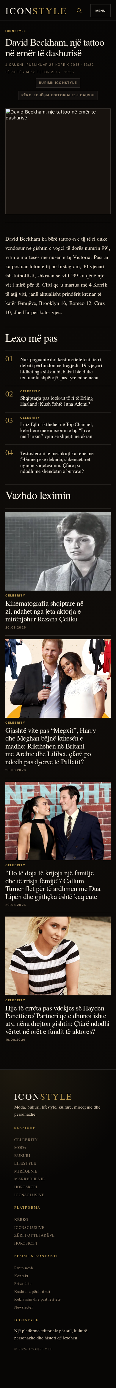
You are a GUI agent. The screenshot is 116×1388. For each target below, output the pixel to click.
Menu (100, 10)
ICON (36, 11)
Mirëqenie (25, 1171)
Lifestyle (25, 1163)
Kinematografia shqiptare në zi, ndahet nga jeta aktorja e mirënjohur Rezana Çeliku (44, 610)
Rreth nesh (23, 1267)
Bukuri (22, 1155)
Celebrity (26, 1139)
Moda (20, 1147)
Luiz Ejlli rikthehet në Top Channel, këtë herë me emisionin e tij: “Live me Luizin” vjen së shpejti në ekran (56, 430)
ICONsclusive (29, 1194)
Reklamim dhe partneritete (37, 1299)
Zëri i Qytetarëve (34, 1235)
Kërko (21, 1219)
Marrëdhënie (29, 1178)
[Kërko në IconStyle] (79, 10)
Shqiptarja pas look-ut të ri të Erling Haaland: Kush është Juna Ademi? (56, 400)
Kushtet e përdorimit (32, 1291)
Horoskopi (25, 1186)
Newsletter (23, 1307)
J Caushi (14, 65)
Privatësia (23, 1283)
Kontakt (21, 1275)
